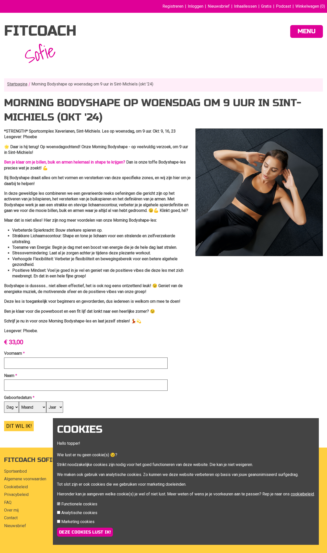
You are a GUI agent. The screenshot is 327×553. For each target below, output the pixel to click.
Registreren (172, 6)
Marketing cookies (78, 521)
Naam (9, 375)
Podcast (283, 6)
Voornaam (13, 353)
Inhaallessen (245, 6)
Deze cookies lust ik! (85, 532)
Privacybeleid (16, 494)
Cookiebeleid (16, 486)
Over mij (11, 510)
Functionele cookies (79, 504)
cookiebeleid (302, 494)
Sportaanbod (15, 471)
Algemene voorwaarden (25, 478)
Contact (11, 517)
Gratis (266, 6)
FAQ (7, 502)
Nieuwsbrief (219, 6)
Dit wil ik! (19, 426)
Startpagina (17, 84)
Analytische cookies (79, 512)
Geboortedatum (18, 397)
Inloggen (195, 6)
